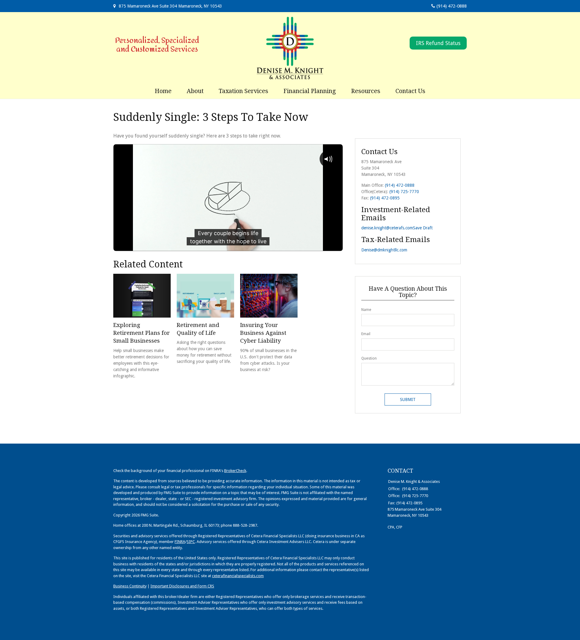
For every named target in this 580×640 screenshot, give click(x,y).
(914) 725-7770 (404, 191)
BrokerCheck (235, 470)
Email (365, 334)
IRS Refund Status (438, 43)
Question (369, 358)
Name (366, 310)
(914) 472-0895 (385, 198)
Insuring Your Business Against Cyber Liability (263, 333)
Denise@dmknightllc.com (384, 249)
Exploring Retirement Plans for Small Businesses (141, 333)
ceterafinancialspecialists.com (238, 576)
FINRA (180, 541)
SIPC (191, 541)
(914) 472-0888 (452, 6)
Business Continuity (130, 586)
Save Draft (423, 227)
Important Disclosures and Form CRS (182, 586)
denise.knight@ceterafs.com (387, 227)
